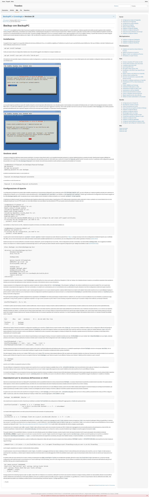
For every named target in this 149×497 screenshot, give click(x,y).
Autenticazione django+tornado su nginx (132, 114)
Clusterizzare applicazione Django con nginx (133, 116)
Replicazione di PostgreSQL (129, 21)
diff (18, 20)
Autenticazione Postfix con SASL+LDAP (132, 88)
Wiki (17, 10)
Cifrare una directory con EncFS (130, 106)
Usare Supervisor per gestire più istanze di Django (134, 108)
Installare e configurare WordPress (131, 43)
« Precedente (6, 20)
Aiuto (12, 1)
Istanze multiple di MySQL (129, 26)
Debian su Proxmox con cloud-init (131, 52)
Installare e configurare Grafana (130, 33)
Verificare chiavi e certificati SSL (130, 75)
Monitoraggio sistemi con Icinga (130, 113)
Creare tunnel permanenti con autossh (132, 91)
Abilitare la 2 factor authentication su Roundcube (134, 96)
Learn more (103, 495)
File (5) (6, 482)
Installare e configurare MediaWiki (131, 119)
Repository (26, 10)
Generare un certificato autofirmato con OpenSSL (134, 80)
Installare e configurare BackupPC (131, 30)
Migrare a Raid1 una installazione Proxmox (133, 54)
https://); (70, 237)
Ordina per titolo (123, 129)
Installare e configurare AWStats (130, 28)
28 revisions (112, 485)
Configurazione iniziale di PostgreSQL (132, 20)
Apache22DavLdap (93, 243)
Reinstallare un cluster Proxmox (130, 55)
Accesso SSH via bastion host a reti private (133, 63)
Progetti (8, 1)
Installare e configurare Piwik (129, 118)
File (21, 10)
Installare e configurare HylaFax (130, 111)
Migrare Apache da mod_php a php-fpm (132, 95)
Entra (146, 1)
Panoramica (5, 10)
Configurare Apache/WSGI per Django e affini (133, 121)
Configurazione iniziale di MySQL (130, 23)
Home (3, 1)
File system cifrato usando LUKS (130, 68)
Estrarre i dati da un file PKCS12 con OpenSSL (134, 73)
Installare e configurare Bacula (130, 109)
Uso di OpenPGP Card (128, 67)
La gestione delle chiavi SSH (129, 65)
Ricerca (116, 6)
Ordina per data (123, 131)
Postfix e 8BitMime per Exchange (130, 85)
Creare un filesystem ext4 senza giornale (132, 93)
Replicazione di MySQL (128, 25)
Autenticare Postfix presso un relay (131, 86)
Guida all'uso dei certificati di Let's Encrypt (132, 31)
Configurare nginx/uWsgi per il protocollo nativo (134, 123)
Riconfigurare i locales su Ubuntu (130, 104)
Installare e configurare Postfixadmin (131, 39)
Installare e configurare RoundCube (131, 41)
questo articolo (94, 238)
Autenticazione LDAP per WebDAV (131, 90)
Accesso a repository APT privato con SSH (133, 62)
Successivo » (24, 20)
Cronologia (18, 16)
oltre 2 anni (105, 485)
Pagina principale (123, 128)
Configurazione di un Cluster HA (130, 103)
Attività (12, 10)
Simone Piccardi (7, 21)
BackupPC (7, 16)
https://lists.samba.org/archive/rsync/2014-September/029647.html (35, 424)
